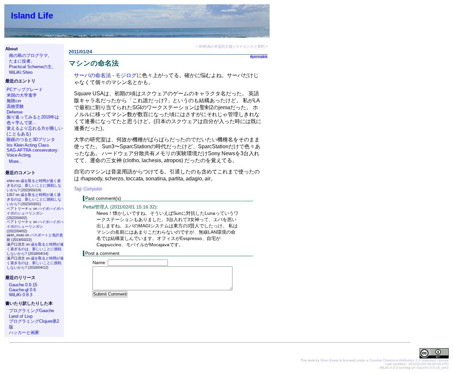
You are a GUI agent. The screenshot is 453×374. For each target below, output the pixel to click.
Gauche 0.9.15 (23, 284)
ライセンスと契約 (250, 46)
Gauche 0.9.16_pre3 (433, 367)
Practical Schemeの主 (30, 66)
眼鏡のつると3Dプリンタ (31, 139)
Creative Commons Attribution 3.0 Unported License (409, 360)
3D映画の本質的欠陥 (215, 46)
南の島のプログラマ (28, 55)
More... (16, 161)
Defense (15, 112)
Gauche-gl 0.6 (22, 289)
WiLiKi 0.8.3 (20, 294)
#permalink (259, 57)
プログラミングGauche (31, 310)
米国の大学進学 (22, 95)
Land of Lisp (20, 316)
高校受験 (15, 106)
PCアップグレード (25, 89)
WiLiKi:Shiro (20, 72)
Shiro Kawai (329, 360)
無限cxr (14, 100)
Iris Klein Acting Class (28, 145)
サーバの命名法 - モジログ (105, 75)
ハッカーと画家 (24, 332)
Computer (93, 188)
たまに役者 (20, 61)
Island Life (32, 15)
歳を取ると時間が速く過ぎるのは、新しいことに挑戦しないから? (34, 185)
